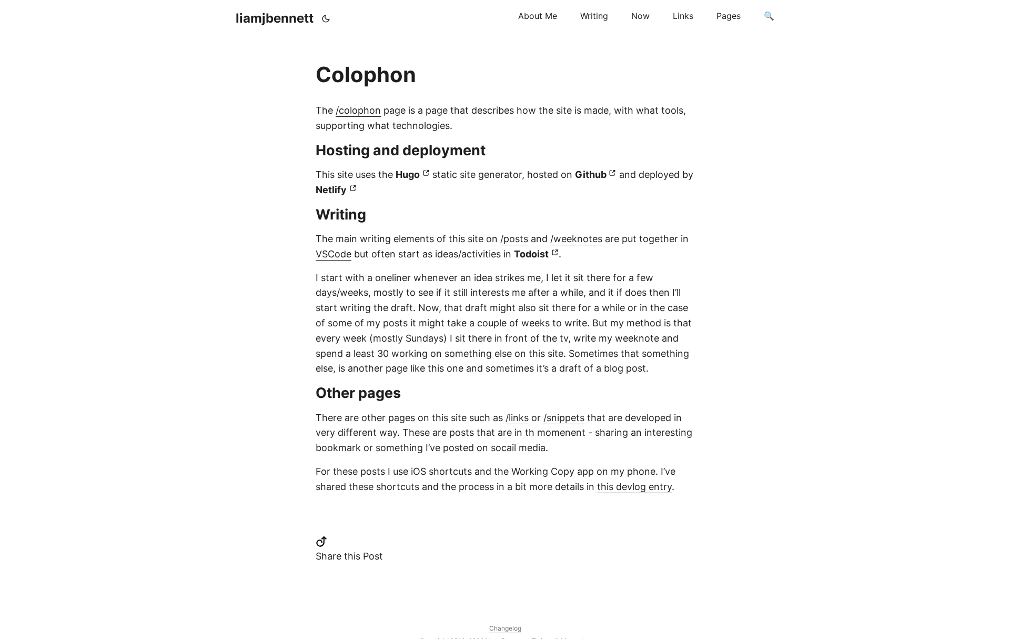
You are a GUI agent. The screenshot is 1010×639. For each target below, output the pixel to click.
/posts (514, 238)
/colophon (358, 110)
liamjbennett (275, 18)
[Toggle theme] (326, 18)
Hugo (408, 174)
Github (591, 174)
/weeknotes (576, 238)
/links (517, 417)
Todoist (531, 253)
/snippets (563, 417)
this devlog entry (634, 486)
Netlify (331, 189)
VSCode (333, 253)
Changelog (505, 628)
